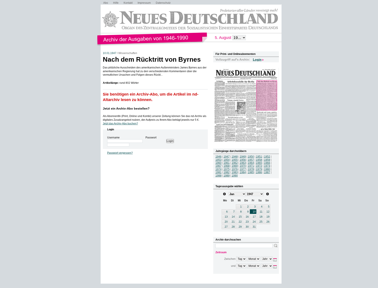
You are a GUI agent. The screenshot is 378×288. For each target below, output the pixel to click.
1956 (243, 159)
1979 (259, 169)
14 (233, 216)
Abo (105, 2)
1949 (243, 156)
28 (233, 226)
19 (268, 216)
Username (113, 137)
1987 (267, 172)
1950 (251, 156)
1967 (218, 166)
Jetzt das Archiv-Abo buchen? (120, 123)
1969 (235, 166)
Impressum (144, 2)
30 (247, 226)
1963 (243, 162)
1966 (267, 162)
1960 (218, 162)
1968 (227, 166)
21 (233, 221)
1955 (235, 159)
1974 (218, 169)
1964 (251, 162)
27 (226, 226)
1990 (235, 175)
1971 (251, 166)
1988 (218, 175)
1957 (251, 159)
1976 (235, 169)
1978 (251, 169)
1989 (227, 175)
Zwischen (230, 258)
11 (261, 211)
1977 (243, 169)
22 (240, 221)
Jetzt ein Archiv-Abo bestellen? (126, 108)
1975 (227, 169)
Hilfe (116, 2)
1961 (227, 162)
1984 (243, 172)
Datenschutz (163, 2)
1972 (259, 166)
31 (254, 226)
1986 (259, 172)
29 (240, 226)
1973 (267, 166)
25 (260, 221)
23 (247, 221)
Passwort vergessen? (120, 152)
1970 (243, 166)
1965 (259, 162)
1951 (259, 156)
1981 (218, 172)
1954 (227, 159)
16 (247, 216)
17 (254, 216)
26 (268, 221)
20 (226, 221)
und (233, 265)
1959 (267, 159)
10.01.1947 (109, 53)
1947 (227, 156)
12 (268, 211)
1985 (251, 172)
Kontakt (128, 2)
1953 (218, 159)
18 (260, 216)
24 (254, 221)
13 (226, 216)
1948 (235, 156)
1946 (218, 156)
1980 (267, 169)
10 (254, 211)
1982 (227, 172)
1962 (235, 162)
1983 (235, 172)
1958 (259, 159)
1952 (267, 156)
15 (240, 216)
